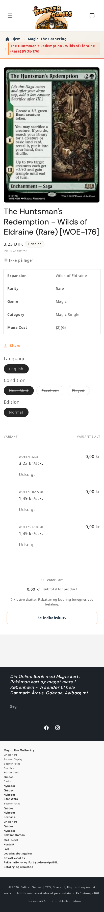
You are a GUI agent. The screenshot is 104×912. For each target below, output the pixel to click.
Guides (8, 777)
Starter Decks (12, 772)
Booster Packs (12, 763)
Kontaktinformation (66, 901)
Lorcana (9, 817)
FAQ (6, 849)
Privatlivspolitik (14, 858)
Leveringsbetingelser (18, 853)
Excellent (53, 391)
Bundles (9, 768)
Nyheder (9, 786)
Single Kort (10, 754)
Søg (13, 706)
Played (81, 391)
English (19, 369)
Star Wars (11, 799)
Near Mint (21, 391)
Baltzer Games (14, 835)
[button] (10, 15)
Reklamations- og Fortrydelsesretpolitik (31, 862)
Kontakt (9, 844)
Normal (19, 413)
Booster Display (13, 759)
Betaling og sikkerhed (18, 867)
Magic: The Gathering (19, 750)
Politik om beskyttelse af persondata (44, 893)
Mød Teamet (11, 840)
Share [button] (15, 345)
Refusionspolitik (88, 893)
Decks (7, 781)
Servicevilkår (37, 901)
